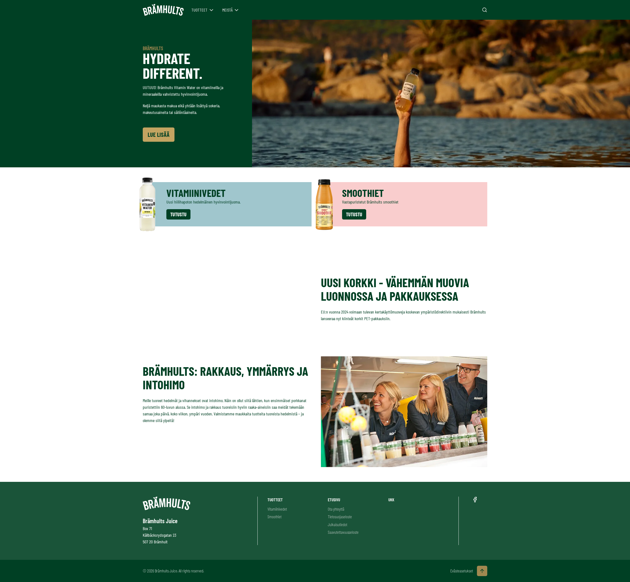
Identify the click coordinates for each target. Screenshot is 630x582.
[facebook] (475, 500)
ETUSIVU (334, 499)
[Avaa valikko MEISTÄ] (236, 10)
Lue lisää (159, 134)
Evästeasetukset (461, 570)
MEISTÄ (227, 10)
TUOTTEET (199, 10)
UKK (391, 499)
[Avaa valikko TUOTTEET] (211, 10)
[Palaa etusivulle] (163, 10)
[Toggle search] (484, 10)
